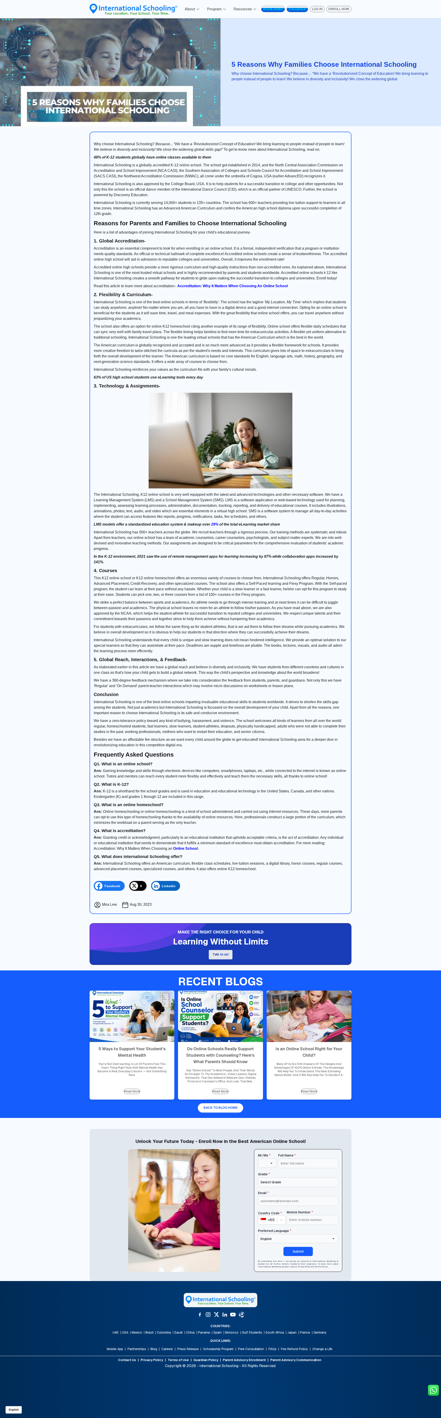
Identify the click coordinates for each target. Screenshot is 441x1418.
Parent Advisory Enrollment (244, 1360)
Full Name (287, 1155)
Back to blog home (220, 1108)
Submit (298, 1251)
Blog (153, 1349)
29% (215, 524)
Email (263, 1193)
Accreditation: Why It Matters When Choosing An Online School (232, 286)
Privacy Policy (304, 1266)
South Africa (275, 1332)
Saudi (178, 1332)
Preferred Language (274, 1231)
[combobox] (260, 1220)
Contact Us (127, 1360)
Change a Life (322, 1349)
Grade (264, 1174)
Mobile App (115, 1349)
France (305, 1332)
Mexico (137, 1332)
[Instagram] (208, 1314)
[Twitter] (216, 1314)
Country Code (270, 1213)
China (190, 1332)
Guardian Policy (205, 1360)
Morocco (231, 1332)
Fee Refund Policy (294, 1349)
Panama (204, 1332)
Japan (292, 1332)
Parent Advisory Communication (295, 1360)
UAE (116, 1332)
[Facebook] (200, 1314)
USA (125, 1332)
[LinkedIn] (224, 1314)
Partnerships (136, 1349)
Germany (320, 1332)
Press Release (188, 1349)
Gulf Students (252, 1332)
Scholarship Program (218, 1349)
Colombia (164, 1332)
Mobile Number (300, 1212)
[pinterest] (241, 1314)
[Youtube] (233, 1314)
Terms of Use (321, 1266)
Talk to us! (220, 954)
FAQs (273, 1349)
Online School (185, 848)
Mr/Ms (264, 1155)
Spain (217, 1332)
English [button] (14, 1410)
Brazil (149, 1332)
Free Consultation (251, 1349)
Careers (167, 1349)
